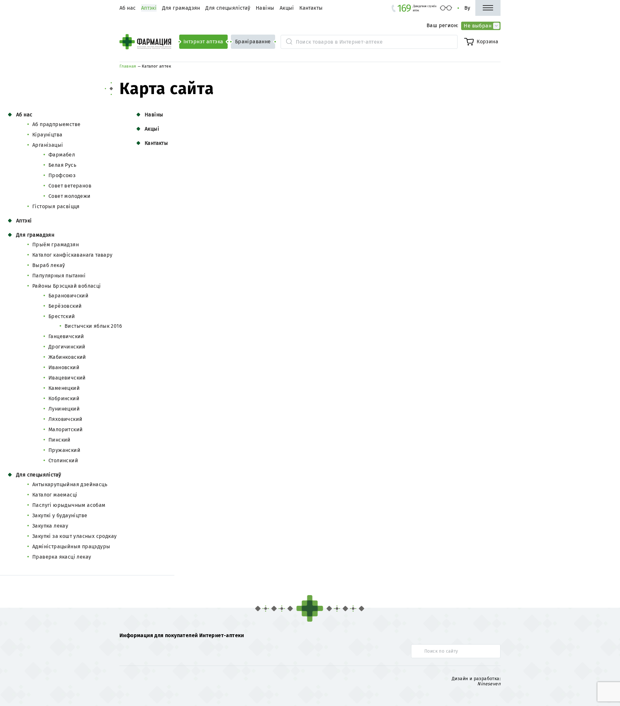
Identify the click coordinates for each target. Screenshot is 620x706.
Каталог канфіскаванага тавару (72, 255)
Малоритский (65, 429)
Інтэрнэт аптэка (203, 41)
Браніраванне (253, 41)
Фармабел (61, 154)
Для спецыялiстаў (227, 8)
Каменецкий (64, 388)
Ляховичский (65, 419)
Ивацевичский (67, 377)
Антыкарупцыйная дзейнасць (69, 484)
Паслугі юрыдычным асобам (69, 505)
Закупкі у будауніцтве (59, 515)
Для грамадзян (181, 8)
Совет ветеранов (69, 185)
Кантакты (311, 8)
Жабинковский (67, 357)
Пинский (59, 440)
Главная (127, 66)
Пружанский (64, 450)
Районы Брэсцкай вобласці (66, 286)
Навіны (265, 8)
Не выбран (477, 25)
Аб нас (127, 8)
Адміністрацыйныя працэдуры (71, 546)
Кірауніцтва (47, 134)
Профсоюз (62, 175)
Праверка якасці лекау (61, 557)
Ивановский (63, 367)
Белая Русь (62, 165)
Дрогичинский (67, 346)
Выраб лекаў (48, 265)
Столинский (63, 460)
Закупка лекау (50, 526)
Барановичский (68, 295)
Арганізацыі (47, 145)
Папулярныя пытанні (59, 275)
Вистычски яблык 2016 (93, 326)
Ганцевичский (66, 336)
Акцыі (287, 8)
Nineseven (489, 683)
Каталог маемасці (54, 494)
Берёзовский (65, 306)
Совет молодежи (69, 196)
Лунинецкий (64, 408)
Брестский (61, 316)
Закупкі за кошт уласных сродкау (74, 536)
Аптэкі (24, 220)
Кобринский (63, 398)
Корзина (487, 41)
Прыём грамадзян (55, 244)
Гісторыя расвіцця (56, 206)
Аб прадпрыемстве (56, 124)
